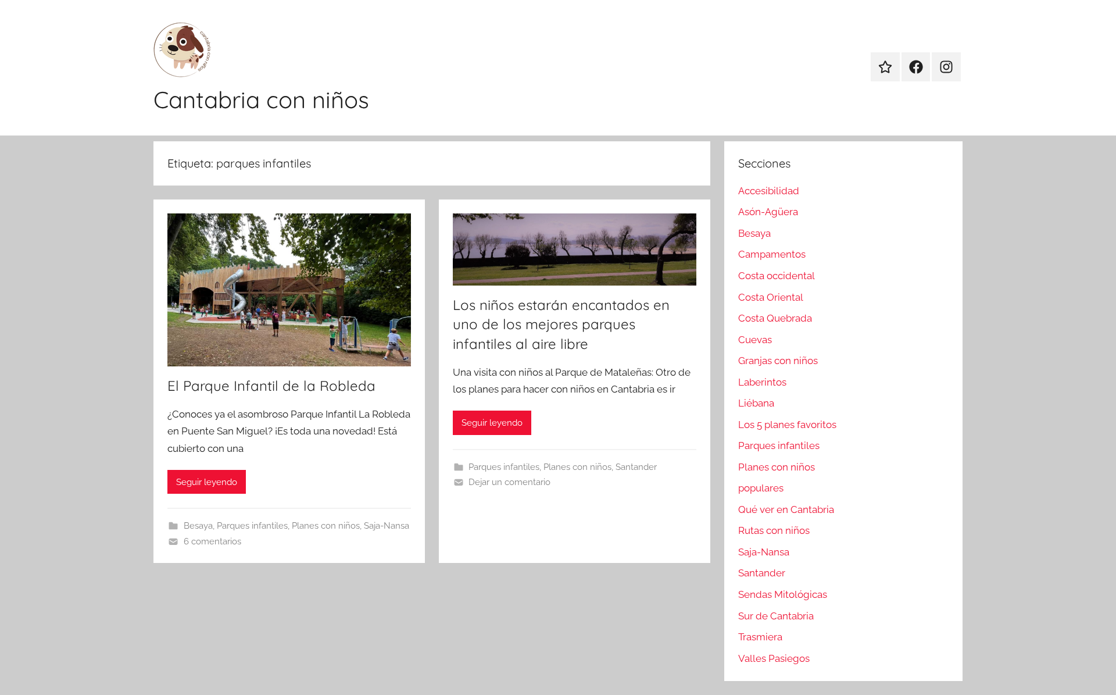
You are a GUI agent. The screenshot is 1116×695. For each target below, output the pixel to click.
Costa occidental (776, 275)
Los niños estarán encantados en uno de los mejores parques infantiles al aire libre (561, 324)
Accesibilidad (768, 191)
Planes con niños (326, 526)
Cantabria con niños (261, 99)
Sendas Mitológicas (782, 594)
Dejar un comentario (509, 482)
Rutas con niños (774, 530)
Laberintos (762, 382)
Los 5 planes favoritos (787, 424)
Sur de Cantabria (776, 616)
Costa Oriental (770, 297)
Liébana (756, 403)
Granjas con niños (778, 360)
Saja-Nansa (386, 526)
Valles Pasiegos (774, 658)
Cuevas (755, 339)
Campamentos (772, 254)
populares (761, 488)
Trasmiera (760, 637)
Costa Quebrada (775, 318)
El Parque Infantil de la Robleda (271, 385)
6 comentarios (212, 541)
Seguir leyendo (206, 482)
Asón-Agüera (768, 212)
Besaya (198, 526)
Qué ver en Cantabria (786, 509)
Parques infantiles (252, 526)
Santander (636, 467)
